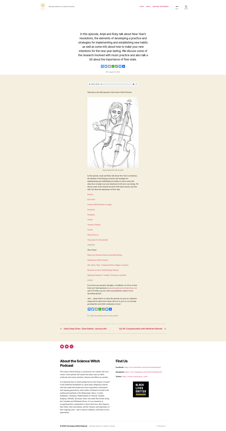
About (148, 6)
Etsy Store (91, 199)
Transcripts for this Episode (97, 240)
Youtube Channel (93, 225)
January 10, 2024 (114, 72)
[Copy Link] (116, 66)
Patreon (90, 194)
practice (115, 316)
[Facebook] (102, 66)
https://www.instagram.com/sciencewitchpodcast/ (143, 372)
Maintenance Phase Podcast (97, 260)
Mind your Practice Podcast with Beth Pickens (105, 255)
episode (100, 316)
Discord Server (93, 235)
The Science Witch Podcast (76, 426)
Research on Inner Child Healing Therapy (103, 270)
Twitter (90, 219)
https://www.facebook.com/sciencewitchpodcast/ (142, 367)
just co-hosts (108, 316)
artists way (93, 316)
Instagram (91, 214)
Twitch (90, 230)
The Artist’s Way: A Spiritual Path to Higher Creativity (108, 265)
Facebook (91, 209)
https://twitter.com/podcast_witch (135, 376)
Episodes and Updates (161, 6)
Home (142, 6)
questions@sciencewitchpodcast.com (123, 288)
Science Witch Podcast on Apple (99, 204)
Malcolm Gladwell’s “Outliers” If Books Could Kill (106, 275)
